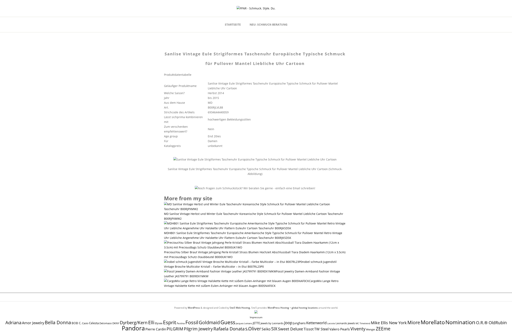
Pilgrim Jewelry (198, 329)
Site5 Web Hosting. (240, 307)
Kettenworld (316, 322)
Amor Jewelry (33, 322)
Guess (227, 322)
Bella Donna (58, 322)
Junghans (299, 323)
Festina (181, 323)
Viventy (357, 329)
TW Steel (321, 329)
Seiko (266, 329)
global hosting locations (305, 307)
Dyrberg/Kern (134, 322)
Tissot (309, 328)
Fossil (191, 322)
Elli (151, 322)
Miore (413, 322)
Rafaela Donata (229, 329)
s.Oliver (253, 329)
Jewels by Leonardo (272, 323)
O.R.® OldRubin (491, 322)
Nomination (460, 322)
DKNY (115, 323)
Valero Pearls (339, 329)
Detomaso (105, 323)
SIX (274, 329)
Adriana (13, 322)
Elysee (158, 323)
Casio (85, 323)
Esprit (169, 322)
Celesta (94, 323)
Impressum (256, 317)
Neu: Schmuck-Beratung (268, 24)
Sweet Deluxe (290, 329)
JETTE (256, 323)
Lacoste (331, 323)
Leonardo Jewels (345, 323)
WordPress (194, 307)
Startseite (233, 24)
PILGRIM (175, 329)
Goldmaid (209, 322)
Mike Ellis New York (389, 322)
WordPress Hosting (278, 307)
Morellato (433, 322)
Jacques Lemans (244, 323)
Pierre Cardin (155, 329)
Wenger (370, 329)
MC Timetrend (363, 323)
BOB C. (76, 323)
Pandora (133, 328)
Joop (288, 322)
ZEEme (383, 328)
